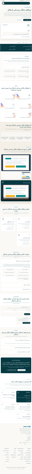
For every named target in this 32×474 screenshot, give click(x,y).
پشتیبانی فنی (21, 452)
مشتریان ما (14, 452)
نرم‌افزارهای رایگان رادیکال (27, 7)
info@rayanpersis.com (28, 440)
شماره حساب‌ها (7, 454)
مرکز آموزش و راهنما (20, 450)
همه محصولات (29, 450)
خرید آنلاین (7, 452)
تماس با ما (7, 459)
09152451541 (29, 438)
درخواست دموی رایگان (20, 454)
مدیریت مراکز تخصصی (28, 461)
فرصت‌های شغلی (14, 457)
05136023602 (29, 437)
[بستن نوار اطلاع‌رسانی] (1, 0)
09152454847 (29, 439)
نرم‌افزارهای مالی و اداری (28, 452)
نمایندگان (7, 457)
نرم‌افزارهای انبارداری (28, 454)
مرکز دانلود (22, 457)
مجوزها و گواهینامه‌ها (13, 454)
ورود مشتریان (3, 0)
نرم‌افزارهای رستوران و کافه (27, 459)
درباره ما (15, 450)
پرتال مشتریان (7, 461)
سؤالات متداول (19, 42)
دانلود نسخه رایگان (22, 0)
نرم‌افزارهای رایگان (28, 463)
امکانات (23, 42)
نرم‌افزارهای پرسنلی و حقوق (27, 457)
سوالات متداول (21, 459)
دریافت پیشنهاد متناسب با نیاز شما (25, 36)
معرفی (26, 42)
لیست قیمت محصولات (6, 450)
